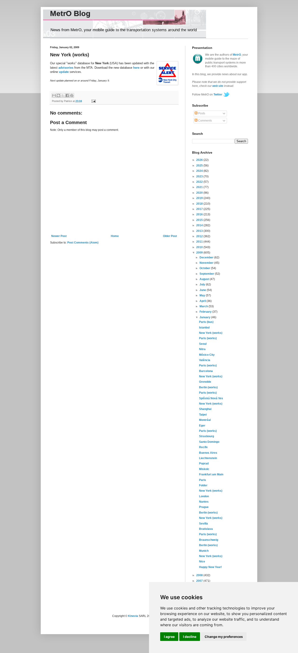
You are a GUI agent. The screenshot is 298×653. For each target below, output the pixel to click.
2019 (199, 198)
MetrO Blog (70, 13)
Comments (204, 120)
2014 (199, 225)
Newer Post (59, 236)
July (203, 284)
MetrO (237, 54)
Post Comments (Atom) (82, 242)
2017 (199, 209)
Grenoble (205, 381)
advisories (65, 67)
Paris (202, 480)
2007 (199, 580)
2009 (199, 252)
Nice (202, 561)
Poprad (204, 463)
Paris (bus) (206, 322)
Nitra (202, 349)
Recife (203, 447)
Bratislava (206, 529)
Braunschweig (208, 539)
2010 (199, 247)
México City (207, 354)
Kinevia (133, 616)
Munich (204, 550)
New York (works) (210, 333)
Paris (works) (208, 338)
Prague (204, 507)
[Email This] (54, 95)
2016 (199, 214)
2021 (199, 187)
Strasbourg (206, 436)
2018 (199, 203)
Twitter (217, 94)
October (205, 268)
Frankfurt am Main (211, 474)
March (204, 306)
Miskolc (204, 469)
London (204, 496)
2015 (199, 220)
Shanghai (205, 409)
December (207, 257)
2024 (199, 171)
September (207, 273)
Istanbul (204, 327)
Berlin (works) (208, 387)
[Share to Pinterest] (71, 95)
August (205, 279)
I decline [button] (189, 637)
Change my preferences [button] (224, 637)
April (203, 301)
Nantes (204, 501)
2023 (199, 176)
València (204, 360)
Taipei (203, 414)
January (205, 317)
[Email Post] (92, 101)
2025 (199, 165)
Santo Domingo (209, 441)
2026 (199, 160)
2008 (199, 575)
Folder (203, 485)
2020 (199, 192)
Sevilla (203, 523)
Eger (202, 425)
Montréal (205, 420)
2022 (199, 181)
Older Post (170, 236)
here (136, 67)
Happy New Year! (210, 567)
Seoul (203, 343)
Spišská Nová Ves (211, 398)
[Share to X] (63, 95)
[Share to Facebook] (67, 95)
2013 (199, 231)
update (64, 72)
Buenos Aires (208, 452)
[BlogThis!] (58, 95)
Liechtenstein (208, 458)
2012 (199, 236)
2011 (199, 241)
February (206, 311)
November (207, 262)
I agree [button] (169, 637)
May (203, 295)
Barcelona (206, 371)
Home (115, 236)
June (203, 290)
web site (217, 86)
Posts (201, 113)
